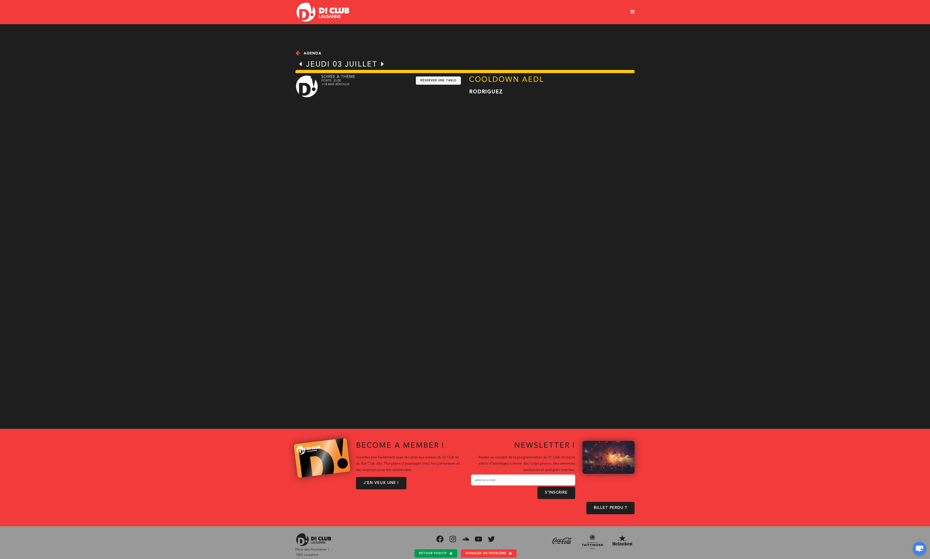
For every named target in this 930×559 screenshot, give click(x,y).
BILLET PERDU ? (610, 508)
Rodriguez (486, 92)
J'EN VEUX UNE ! (381, 483)
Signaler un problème (485, 553)
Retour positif (433, 553)
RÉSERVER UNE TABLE (438, 80)
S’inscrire (556, 493)
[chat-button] (919, 548)
